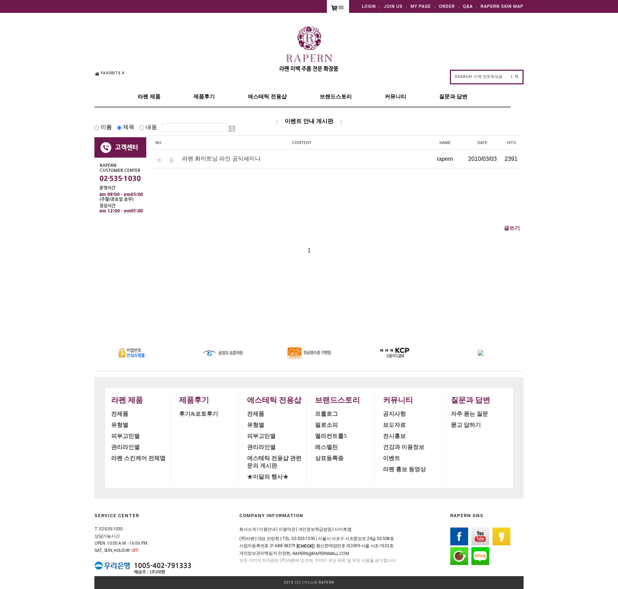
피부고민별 (125, 436)
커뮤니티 (395, 96)
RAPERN (326, 582)
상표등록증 (329, 458)
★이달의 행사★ (268, 477)
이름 (106, 127)
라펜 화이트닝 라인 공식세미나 (221, 158)
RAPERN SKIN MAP (502, 6)
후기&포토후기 (198, 414)
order (447, 6)
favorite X (112, 73)
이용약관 (287, 529)
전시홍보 (394, 436)
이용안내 (267, 529)
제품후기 (204, 96)
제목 (129, 127)
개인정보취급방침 (315, 529)
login (369, 6)
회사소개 (247, 529)
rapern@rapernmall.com (321, 553)
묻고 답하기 (466, 425)
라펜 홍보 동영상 (404, 469)
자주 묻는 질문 (469, 414)
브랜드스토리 (336, 96)
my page (421, 6)
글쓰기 (512, 228)
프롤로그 (326, 414)
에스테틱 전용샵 (267, 96)
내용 (151, 127)
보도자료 (394, 425)
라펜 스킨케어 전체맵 (138, 458)
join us (393, 6)
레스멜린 (326, 447)
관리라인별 (125, 447)
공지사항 (394, 414)
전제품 (119, 414)
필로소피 (326, 425)
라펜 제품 (149, 96)
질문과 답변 (453, 96)
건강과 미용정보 (404, 447)
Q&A (468, 6)
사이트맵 (342, 529)
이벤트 (391, 458)
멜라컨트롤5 (331, 436)
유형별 (119, 425)
